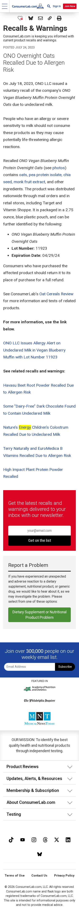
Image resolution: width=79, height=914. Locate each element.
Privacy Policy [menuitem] (64, 875)
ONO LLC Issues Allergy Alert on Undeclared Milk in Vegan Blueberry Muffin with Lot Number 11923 (34, 350)
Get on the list (39, 540)
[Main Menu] (4, 6)
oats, (23, 174)
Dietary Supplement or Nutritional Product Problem (39, 615)
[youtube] (22, 839)
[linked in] (68, 839)
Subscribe (65, 667)
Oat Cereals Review (56, 293)
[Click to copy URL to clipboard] (49, 18)
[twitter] (56, 839)
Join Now (69, 6)
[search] (48, 6)
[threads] (45, 839)
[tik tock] (11, 839)
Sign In (57, 6)
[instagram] (34, 839)
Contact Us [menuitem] (39, 875)
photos (58, 167)
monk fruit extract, (30, 181)
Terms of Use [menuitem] (15, 875)
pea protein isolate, (45, 174)
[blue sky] (39, 853)
